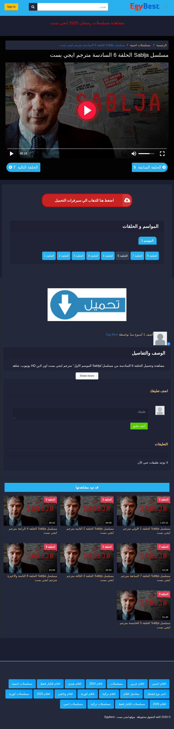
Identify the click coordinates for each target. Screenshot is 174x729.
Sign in (11, 6)
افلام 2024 (95, 683)
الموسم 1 (147, 240)
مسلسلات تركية (101, 704)
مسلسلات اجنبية (22, 683)
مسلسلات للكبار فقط (131, 704)
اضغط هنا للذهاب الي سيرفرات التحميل (84, 200)
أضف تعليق (139, 426)
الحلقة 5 (108, 255)
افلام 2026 (159, 704)
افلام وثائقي (65, 694)
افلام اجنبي (159, 683)
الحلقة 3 (78, 255)
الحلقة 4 (93, 255)
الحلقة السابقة (148, 167)
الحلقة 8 (152, 255)
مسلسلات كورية (19, 694)
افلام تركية (109, 694)
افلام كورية (87, 694)
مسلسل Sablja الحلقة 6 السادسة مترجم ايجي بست (92, 45)
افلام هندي (74, 683)
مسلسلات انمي (73, 704)
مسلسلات (116, 683)
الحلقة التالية (25, 167)
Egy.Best (112, 334)
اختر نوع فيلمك (156, 694)
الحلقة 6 (123, 255)
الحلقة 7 (137, 255)
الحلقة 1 (49, 255)
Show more (87, 375)
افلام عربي (137, 683)
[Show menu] (165, 7)
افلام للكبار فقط (50, 683)
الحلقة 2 (64, 255)
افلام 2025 (43, 694)
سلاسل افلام (131, 694)
